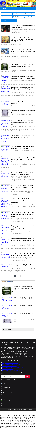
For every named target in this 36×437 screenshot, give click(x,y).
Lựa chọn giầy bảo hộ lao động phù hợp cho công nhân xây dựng (23, 26)
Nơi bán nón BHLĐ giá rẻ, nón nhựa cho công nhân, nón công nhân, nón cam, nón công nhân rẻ (22, 200)
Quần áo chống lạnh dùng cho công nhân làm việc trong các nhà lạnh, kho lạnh (22, 88)
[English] (34, 6)
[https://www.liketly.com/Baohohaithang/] (10, 364)
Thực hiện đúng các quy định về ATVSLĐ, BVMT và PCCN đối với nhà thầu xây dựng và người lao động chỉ (23, 51)
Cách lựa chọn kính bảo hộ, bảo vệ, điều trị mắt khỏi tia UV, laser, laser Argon (22, 147)
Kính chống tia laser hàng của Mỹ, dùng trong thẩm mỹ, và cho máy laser (22, 173)
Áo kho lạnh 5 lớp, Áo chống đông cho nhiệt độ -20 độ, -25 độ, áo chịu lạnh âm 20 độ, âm (23, 254)
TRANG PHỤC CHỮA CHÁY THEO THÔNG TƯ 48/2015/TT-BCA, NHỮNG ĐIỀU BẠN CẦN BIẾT (22, 39)
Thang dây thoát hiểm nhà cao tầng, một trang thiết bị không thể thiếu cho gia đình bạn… (22, 66)
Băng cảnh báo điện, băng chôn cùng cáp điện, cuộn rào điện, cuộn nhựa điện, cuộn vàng (22, 187)
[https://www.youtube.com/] (7, 369)
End (25, 276)
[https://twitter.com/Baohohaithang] (9, 366)
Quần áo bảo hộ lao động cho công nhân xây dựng (23, 111)
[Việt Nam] (32, 6)
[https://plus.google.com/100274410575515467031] (13, 367)
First (11, 276)
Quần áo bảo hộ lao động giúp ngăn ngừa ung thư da (22, 102)
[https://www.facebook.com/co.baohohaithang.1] (12, 370)
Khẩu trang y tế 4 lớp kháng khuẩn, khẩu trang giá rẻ (22, 266)
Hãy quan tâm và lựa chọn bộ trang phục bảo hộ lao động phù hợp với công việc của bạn (22, 122)
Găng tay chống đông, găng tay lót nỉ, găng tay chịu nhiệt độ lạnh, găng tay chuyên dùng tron (23, 240)
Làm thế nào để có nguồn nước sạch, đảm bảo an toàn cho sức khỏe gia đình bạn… (22, 136)
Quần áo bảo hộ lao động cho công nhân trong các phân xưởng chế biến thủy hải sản (23, 77)
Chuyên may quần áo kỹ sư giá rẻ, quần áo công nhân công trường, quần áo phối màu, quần (23, 227)
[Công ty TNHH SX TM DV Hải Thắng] (10, 363)
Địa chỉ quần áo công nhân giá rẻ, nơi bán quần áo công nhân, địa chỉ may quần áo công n (22, 214)
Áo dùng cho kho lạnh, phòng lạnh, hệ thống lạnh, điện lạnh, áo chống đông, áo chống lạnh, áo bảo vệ (23, 159)
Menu (5, 9)
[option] (17, 290)
